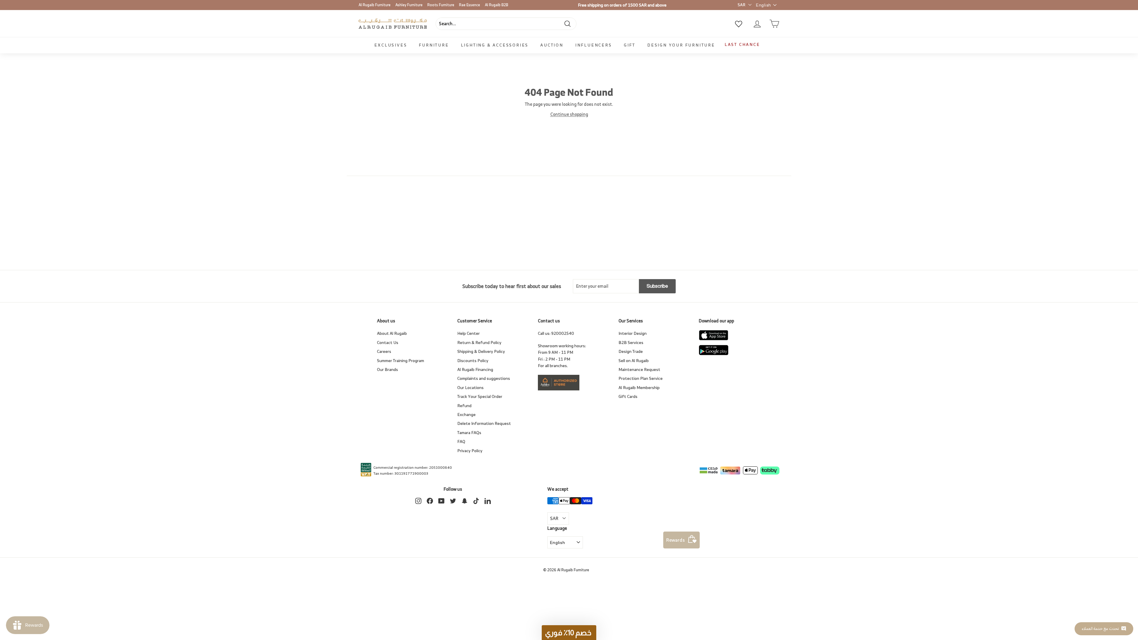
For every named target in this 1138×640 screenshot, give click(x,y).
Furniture (434, 45)
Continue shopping (569, 114)
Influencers (593, 45)
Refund (464, 405)
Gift (629, 45)
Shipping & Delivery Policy (481, 351)
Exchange (466, 414)
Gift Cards (627, 396)
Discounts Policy (472, 360)
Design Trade (630, 351)
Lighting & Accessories (495, 45)
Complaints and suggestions (483, 378)
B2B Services (630, 342)
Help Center (468, 333)
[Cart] (774, 23)
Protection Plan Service (640, 378)
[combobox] (506, 24)
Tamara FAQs (469, 432)
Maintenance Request (639, 369)
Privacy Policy (469, 450)
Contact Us (387, 342)
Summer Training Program (400, 360)
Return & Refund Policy (479, 342)
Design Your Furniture (681, 45)
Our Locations (470, 387)
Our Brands (387, 369)
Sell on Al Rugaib (633, 360)
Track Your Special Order (479, 396)
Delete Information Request (484, 423)
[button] (569, 632)
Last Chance (742, 44)
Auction (551, 45)
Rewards (675, 540)
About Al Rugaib (392, 333)
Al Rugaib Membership (639, 387)
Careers (384, 351)
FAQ (461, 441)
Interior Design (632, 333)
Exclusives (390, 45)
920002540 (562, 333)
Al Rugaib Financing (475, 369)
